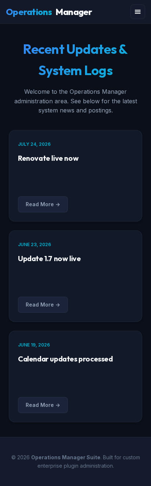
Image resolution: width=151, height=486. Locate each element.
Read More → (43, 204)
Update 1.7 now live (49, 258)
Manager (49, 11)
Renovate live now (48, 158)
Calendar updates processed (65, 358)
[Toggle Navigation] (137, 11)
